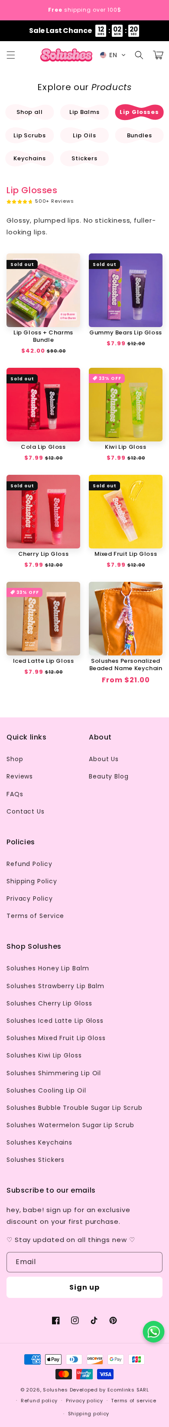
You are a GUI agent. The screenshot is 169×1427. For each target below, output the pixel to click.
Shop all (29, 112)
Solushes (55, 1389)
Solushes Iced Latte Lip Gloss (55, 1020)
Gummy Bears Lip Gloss (125, 333)
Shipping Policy (31, 881)
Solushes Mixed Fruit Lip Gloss (56, 1038)
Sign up (84, 1287)
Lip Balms (84, 112)
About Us (104, 759)
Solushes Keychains (39, 1142)
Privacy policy (84, 1400)
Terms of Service (35, 915)
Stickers (84, 158)
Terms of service (133, 1400)
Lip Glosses (139, 112)
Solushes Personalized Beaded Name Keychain (125, 665)
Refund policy (39, 1400)
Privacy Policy (29, 898)
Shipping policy (89, 1413)
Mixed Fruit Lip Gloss (125, 554)
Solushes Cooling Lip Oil (46, 1090)
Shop (14, 759)
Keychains (29, 158)
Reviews (19, 776)
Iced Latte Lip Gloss (43, 661)
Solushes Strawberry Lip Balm (55, 986)
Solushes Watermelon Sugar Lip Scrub (70, 1125)
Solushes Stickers (35, 1159)
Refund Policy (29, 863)
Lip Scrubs (29, 135)
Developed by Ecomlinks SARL (109, 1389)
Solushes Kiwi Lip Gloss (44, 1055)
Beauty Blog (109, 776)
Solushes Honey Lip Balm (47, 968)
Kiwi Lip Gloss (125, 447)
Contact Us (25, 811)
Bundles (139, 135)
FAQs (14, 794)
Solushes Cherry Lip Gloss (49, 1003)
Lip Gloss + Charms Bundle (43, 336)
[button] (10, 55)
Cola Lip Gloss (43, 447)
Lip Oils (84, 135)
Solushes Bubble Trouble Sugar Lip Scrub (74, 1107)
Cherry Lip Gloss (43, 554)
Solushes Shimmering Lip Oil (53, 1073)
